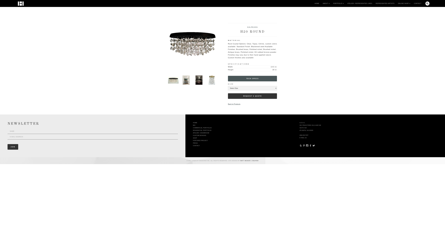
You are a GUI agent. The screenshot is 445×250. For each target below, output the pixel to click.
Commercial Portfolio (202, 127)
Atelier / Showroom (201, 133)
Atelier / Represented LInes (359, 3)
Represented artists (385, 3)
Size (231, 84)
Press (195, 143)
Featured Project (200, 140)
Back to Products (234, 104)
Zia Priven (252, 27)
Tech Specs (252, 78)
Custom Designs (199, 135)
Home (317, 3)
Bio (194, 125)
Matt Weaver (245, 160)
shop (195, 138)
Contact (417, 3)
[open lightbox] (192, 47)
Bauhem (255, 160)
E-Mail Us (303, 137)
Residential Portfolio (202, 130)
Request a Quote (252, 96)
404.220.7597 (304, 135)
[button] (325, 3)
